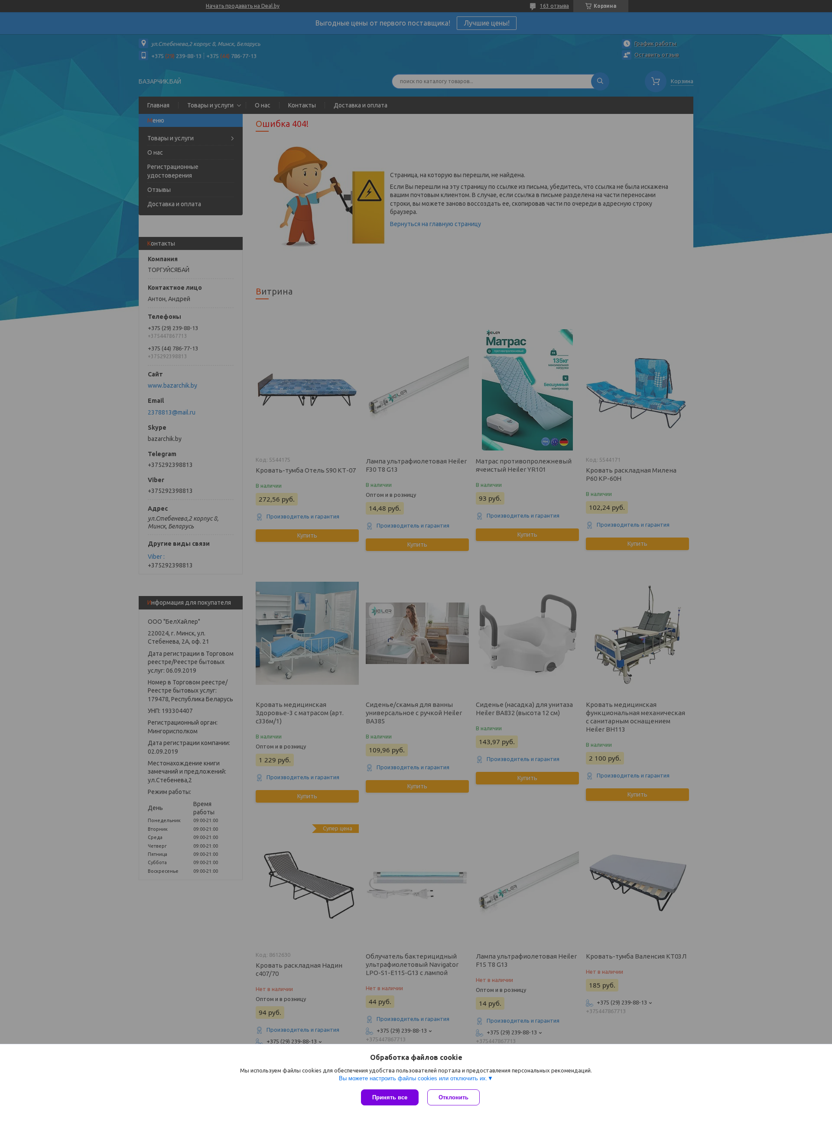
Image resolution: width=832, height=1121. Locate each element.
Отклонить (453, 1097)
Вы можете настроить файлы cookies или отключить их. (413, 1078)
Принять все (389, 1097)
